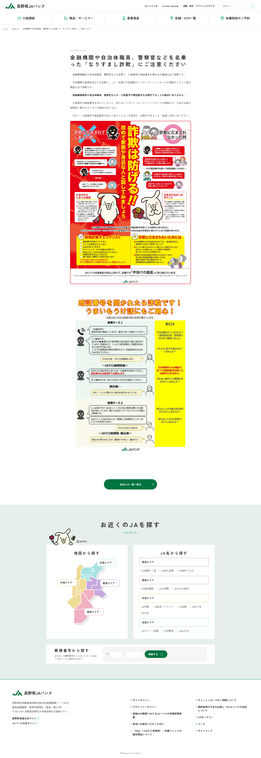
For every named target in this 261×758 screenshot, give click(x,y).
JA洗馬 (182, 606)
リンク (201, 724)
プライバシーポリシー (145, 707)
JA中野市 (169, 631)
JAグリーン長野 (150, 631)
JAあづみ (196, 606)
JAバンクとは (151, 5)
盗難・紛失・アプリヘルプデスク (199, 5)
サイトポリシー (141, 700)
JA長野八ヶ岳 (148, 570)
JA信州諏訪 (147, 588)
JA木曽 (145, 606)
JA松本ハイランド (164, 606)
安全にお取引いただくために (148, 724)
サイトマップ (205, 730)
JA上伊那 (164, 588)
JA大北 (145, 613)
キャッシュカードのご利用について (217, 700)
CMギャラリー (205, 717)
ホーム (5, 28)
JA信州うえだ (186, 570)
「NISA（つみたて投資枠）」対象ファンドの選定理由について (157, 732)
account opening (170, 5)
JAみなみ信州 (181, 588)
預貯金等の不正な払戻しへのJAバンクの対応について (222, 708)
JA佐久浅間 (167, 570)
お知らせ (15, 28)
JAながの (184, 631)
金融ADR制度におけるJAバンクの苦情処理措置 (157, 715)
